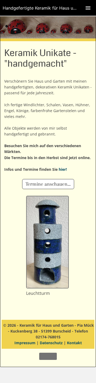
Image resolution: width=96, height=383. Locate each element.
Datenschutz (51, 342)
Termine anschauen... (48, 184)
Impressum (24, 342)
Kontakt (74, 342)
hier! (63, 169)
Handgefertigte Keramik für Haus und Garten (48, 8)
